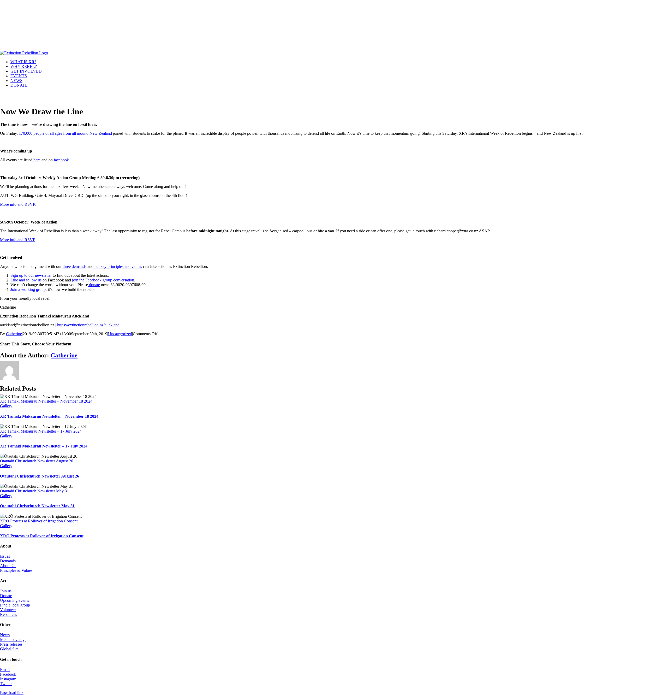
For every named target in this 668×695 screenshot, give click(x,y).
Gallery (6, 406)
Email (5, 669)
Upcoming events (14, 600)
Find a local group (15, 605)
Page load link (11, 692)
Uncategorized (120, 334)
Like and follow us (25, 280)
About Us (8, 565)
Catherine (14, 334)
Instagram (8, 679)
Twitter (6, 683)
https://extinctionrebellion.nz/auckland (88, 325)
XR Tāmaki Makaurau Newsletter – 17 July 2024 (41, 431)
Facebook (8, 674)
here (36, 160)
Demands (8, 561)
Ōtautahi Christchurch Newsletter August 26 (36, 461)
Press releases (11, 644)
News (5, 635)
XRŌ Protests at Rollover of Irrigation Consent (38, 521)
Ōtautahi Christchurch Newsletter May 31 (34, 491)
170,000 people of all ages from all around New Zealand (65, 133)
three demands (74, 266)
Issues (5, 556)
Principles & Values (16, 570)
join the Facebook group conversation (102, 280)
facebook (61, 160)
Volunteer (8, 610)
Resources (8, 614)
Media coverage (13, 639)
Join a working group (28, 289)
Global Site (9, 649)
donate (94, 284)
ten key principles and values (117, 266)
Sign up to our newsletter (31, 275)
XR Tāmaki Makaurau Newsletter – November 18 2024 (46, 401)
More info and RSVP (17, 204)
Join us (5, 591)
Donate (6, 595)
